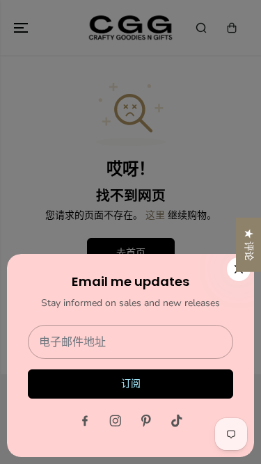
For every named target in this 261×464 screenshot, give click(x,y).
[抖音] (176, 421)
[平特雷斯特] (146, 421)
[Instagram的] (115, 421)
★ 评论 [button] (248, 244)
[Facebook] (85, 421)
